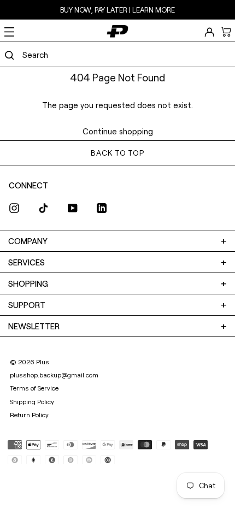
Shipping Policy (32, 401)
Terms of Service (34, 388)
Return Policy (29, 414)
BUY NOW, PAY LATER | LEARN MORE (117, 9)
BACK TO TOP (117, 152)
